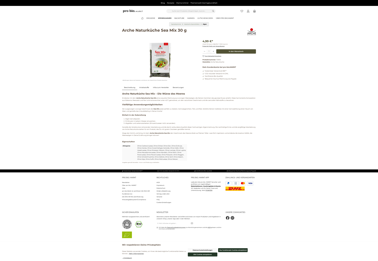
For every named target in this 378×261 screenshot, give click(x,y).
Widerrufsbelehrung (163, 191)
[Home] (143, 18)
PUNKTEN (209, 190)
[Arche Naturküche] (251, 31)
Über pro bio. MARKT (129, 185)
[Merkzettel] (242, 11)
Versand (159, 197)
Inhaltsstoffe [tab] (144, 87)
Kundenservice (127, 194)
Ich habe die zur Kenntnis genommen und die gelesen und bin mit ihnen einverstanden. (190, 228)
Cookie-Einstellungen (164, 202)
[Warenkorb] (254, 11)
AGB (158, 182)
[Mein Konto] (248, 11)
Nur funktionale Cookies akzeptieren (233, 250)
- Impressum (127, 258)
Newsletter (126, 182)
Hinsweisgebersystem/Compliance (134, 199)
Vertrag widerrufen (163, 194)
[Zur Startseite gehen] (133, 11)
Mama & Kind (182, 3)
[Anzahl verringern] (204, 51)
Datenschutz (161, 188)
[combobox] (188, 11)
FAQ (158, 199)
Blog (163, 3)
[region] (160, 60)
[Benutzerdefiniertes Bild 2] (236, 183)
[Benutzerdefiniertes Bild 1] (228, 183)
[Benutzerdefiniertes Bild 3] (246, 183)
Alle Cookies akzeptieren (202, 254)
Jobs (123, 188)
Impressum (160, 185)
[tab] (129, 87)
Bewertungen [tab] (178, 87)
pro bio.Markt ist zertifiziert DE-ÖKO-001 (136, 191)
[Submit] (192, 223)
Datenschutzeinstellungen (202, 250)
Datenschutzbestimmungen (176, 227)
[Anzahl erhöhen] (213, 51)
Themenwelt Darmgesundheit (203, 3)
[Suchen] (213, 11)
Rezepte (170, 3)
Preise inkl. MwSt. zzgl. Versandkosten (213, 46)
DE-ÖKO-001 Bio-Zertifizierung (132, 197)
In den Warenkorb (236, 51)
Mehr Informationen (136, 253)
